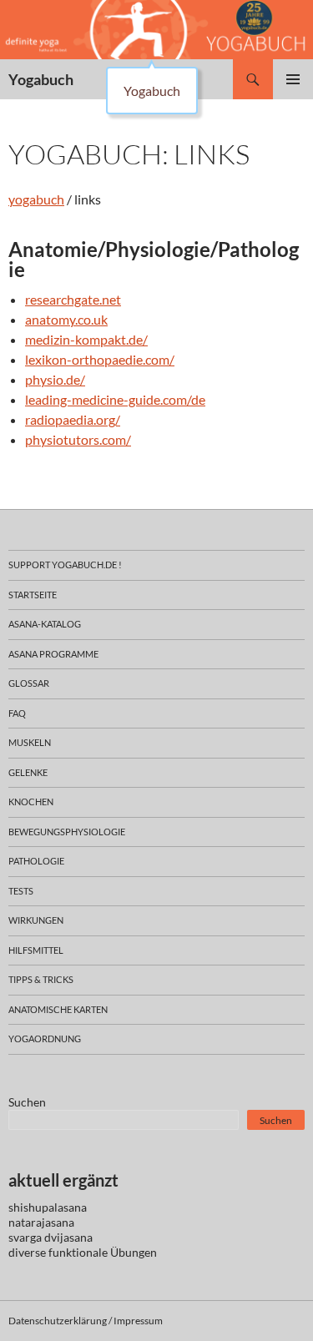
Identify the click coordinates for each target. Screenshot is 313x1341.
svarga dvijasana (50, 1237)
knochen (30, 801)
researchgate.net (73, 299)
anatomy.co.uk (66, 319)
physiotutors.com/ (78, 439)
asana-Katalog (44, 623)
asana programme (53, 653)
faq (17, 713)
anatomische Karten (58, 1009)
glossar (28, 683)
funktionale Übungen (102, 1252)
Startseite (32, 594)
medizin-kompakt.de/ (86, 339)
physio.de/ (55, 379)
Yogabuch (40, 79)
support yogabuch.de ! (65, 564)
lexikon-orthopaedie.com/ (99, 359)
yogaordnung (44, 1038)
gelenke (28, 772)
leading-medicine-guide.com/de (115, 399)
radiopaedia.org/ (72, 419)
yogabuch (36, 199)
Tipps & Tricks (40, 979)
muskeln (29, 742)
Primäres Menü (293, 79)
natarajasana (41, 1222)
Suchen (27, 1102)
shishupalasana (47, 1207)
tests (20, 890)
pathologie (36, 860)
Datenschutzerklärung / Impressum (85, 1320)
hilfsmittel (35, 950)
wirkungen (35, 920)
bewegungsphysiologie (66, 831)
